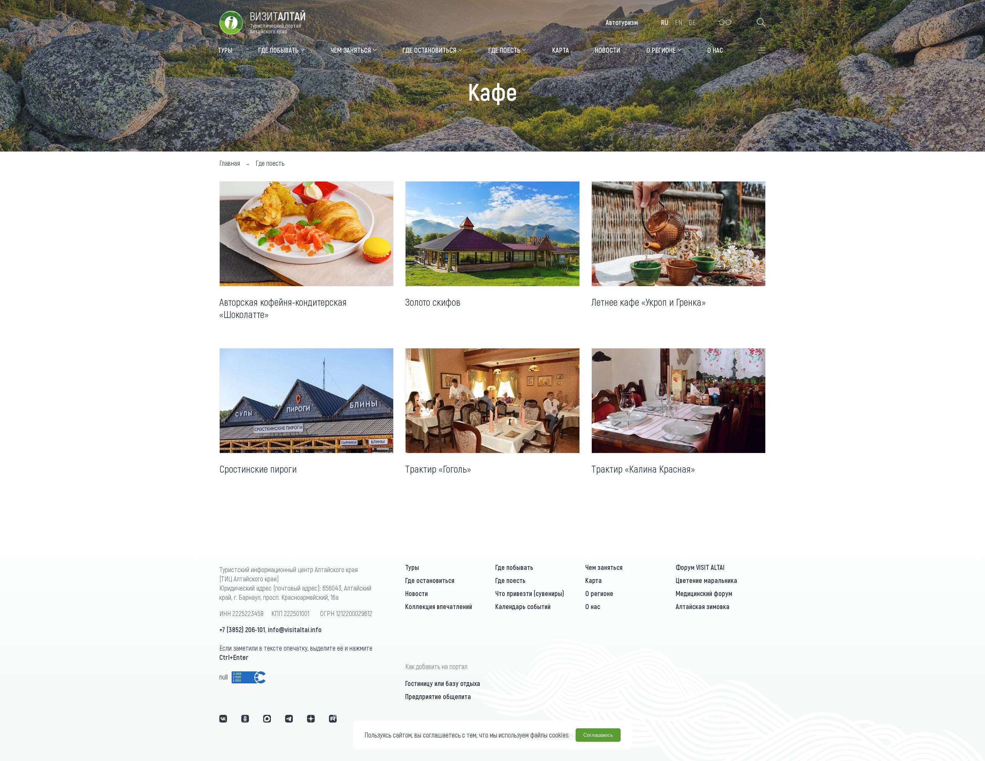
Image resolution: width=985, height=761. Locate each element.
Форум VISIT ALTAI (700, 567)
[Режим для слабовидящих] (725, 22)
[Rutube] (333, 719)
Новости (416, 593)
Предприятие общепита (438, 696)
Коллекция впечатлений (438, 606)
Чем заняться (604, 567)
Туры (412, 567)
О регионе (599, 593)
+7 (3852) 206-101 (242, 629)
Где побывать (514, 567)
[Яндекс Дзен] (311, 719)
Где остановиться (429, 580)
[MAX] (267, 719)
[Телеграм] (289, 719)
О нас (592, 606)
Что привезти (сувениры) (529, 593)
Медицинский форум (704, 593)
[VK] (223, 719)
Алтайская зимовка (703, 606)
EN (678, 22)
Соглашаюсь (598, 735)
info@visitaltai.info (295, 629)
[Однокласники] (245, 719)
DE (692, 22)
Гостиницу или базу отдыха (442, 683)
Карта (593, 580)
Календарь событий (523, 606)
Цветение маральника (706, 580)
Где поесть (510, 580)
